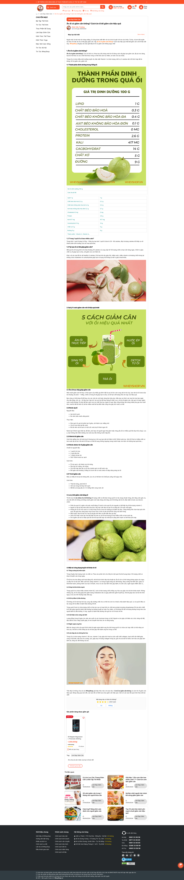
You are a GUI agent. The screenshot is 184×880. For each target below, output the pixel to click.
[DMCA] (128, 863)
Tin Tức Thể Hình (42, 25)
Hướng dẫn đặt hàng (42, 838)
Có (101, 705)
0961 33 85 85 (134, 843)
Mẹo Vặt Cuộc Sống (43, 44)
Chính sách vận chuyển (62, 841)
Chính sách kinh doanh (62, 838)
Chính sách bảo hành (61, 844)
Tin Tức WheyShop (43, 51)
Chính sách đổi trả (60, 847)
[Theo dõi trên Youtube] (127, 855)
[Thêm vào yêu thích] (84, 718)
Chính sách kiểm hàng (62, 849)
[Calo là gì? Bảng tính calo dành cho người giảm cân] (73, 814)
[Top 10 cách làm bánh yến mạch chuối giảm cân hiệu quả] (116, 814)
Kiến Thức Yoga (41, 40)
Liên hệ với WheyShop (43, 847)
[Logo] (40, 8)
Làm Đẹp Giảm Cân (43, 32)
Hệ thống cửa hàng (98, 11)
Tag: (68, 755)
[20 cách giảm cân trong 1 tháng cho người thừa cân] (73, 798)
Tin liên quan (69, 772)
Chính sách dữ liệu (61, 852)
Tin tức (87, 11)
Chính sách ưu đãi (41, 844)
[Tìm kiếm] (102, 7)
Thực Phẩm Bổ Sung (43, 29)
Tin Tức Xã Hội (41, 48)
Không (110, 705)
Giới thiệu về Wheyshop (43, 836)
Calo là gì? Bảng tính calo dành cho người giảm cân (92, 810)
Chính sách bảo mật (61, 836)
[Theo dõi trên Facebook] (123, 855)
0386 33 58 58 (134, 845)
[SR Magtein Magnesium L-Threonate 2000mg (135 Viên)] (76, 725)
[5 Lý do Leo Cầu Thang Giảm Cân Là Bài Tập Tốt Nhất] (73, 782)
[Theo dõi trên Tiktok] (130, 855)
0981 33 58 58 (134, 837)
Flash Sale (67, 11)
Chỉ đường (110, 836)
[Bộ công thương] (128, 859)
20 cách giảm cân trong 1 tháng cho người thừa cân (92, 794)
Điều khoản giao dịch (42, 849)
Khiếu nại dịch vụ (41, 841)
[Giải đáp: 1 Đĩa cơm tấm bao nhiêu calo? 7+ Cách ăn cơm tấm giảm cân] (116, 782)
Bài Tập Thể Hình (42, 21)
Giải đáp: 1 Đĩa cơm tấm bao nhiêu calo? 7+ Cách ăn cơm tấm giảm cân (136, 779)
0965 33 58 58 (134, 848)
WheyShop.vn (58, 878)
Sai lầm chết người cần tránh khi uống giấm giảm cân (136, 794)
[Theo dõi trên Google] (138, 855)
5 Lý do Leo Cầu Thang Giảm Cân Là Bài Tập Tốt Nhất (93, 778)
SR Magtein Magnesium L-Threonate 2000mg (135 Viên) (75, 738)
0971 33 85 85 (134, 840)
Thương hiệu (77, 11)
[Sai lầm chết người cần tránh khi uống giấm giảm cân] (116, 798)
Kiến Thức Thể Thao (43, 36)
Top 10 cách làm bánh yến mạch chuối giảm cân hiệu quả (135, 811)
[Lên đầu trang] (180, 876)
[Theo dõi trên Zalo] (134, 855)
